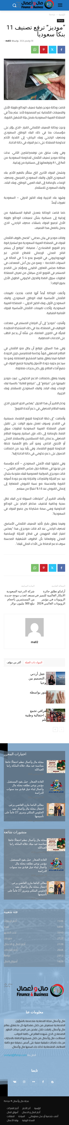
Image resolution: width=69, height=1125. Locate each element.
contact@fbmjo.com (15, 1055)
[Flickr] (33, 1082)
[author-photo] (34, 636)
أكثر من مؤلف (14, 662)
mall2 (8, 41)
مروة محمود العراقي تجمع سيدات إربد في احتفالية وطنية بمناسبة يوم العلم (45, 715)
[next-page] (55, 729)
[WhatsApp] (35, 49)
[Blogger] (52, 1082)
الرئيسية (62, 14)
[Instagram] (24, 1082)
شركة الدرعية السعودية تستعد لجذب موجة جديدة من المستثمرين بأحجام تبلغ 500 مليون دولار (19, 597)
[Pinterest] (44, 49)
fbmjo (52, 14)
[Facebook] (61, 49)
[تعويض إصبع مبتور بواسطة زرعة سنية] (55, 696)
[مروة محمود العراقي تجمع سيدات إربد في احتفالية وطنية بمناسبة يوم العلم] (55, 715)
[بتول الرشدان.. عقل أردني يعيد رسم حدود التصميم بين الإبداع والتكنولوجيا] (55, 678)
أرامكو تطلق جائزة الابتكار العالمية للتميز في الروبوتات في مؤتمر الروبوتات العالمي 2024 (50, 597)
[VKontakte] (14, 1082)
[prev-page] (61, 729)
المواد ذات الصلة (33, 662)
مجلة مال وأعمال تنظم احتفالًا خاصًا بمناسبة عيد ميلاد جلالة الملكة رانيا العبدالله (24, 765)
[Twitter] (52, 49)
